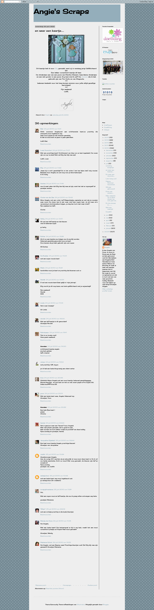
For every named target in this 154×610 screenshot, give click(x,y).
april (108, 220)
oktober (109, 155)
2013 (106, 140)
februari (109, 226)
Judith (42, 454)
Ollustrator (81, 604)
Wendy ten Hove (46, 521)
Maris (42, 268)
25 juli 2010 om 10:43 (59, 476)
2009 (107, 232)
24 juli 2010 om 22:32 (56, 407)
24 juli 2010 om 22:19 (54, 393)
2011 (106, 145)
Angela (107, 247)
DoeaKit (109, 212)
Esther (42, 236)
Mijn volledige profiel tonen (107, 290)
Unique (106, 130)
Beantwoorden (45, 144)
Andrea (43, 183)
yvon (42, 393)
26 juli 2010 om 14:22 (62, 542)
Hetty (42, 219)
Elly (56, 68)
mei (107, 218)
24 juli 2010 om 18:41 (58, 332)
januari (108, 228)
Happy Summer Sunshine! (110, 182)
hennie (42, 423)
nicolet (42, 319)
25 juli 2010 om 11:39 (62, 489)
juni (107, 215)
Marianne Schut (46, 542)
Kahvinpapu (44, 332)
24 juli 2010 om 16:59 (55, 280)
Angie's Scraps (61, 11)
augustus (109, 161)
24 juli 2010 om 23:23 (55, 423)
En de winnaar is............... (111, 204)
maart (108, 223)
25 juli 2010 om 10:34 (55, 454)
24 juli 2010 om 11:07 (61, 150)
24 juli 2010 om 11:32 (52, 168)
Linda (42, 303)
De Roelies (44, 256)
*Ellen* (43, 509)
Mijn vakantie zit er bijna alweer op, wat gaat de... (111, 198)
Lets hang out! (111, 179)
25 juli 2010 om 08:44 (65, 440)
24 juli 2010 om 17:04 (54, 303)
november (110, 153)
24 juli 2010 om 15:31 (54, 268)
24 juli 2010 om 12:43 (64, 197)
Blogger (106, 604)
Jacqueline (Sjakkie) (47, 440)
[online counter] (108, 84)
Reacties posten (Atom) (55, 588)
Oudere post (92, 585)
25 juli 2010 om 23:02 (55, 509)
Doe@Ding (108, 127)
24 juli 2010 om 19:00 (56, 346)
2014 (106, 137)
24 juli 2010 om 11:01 (52, 129)
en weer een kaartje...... (110, 171)
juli (107, 163)
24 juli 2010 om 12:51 (54, 219)
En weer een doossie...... (110, 175)
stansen (84, 77)
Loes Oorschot (46, 150)
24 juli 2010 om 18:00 (55, 319)
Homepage (67, 585)
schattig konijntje (110, 166)
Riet (41, 129)
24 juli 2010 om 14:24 (58, 256)
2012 (106, 143)
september (110, 158)
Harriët (42, 280)
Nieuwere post (41, 585)
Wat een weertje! (109, 208)
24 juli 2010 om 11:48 (55, 183)
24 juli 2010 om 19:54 (55, 362)
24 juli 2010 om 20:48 (53, 378)
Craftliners (108, 125)
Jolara (42, 362)
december (110, 150)
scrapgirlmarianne (46, 489)
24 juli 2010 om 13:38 (55, 236)
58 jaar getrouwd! (110, 188)
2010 (107, 148)
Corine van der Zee (47, 197)
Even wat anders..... (110, 192)
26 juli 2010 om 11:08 (62, 521)
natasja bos (44, 476)
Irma (41, 378)
